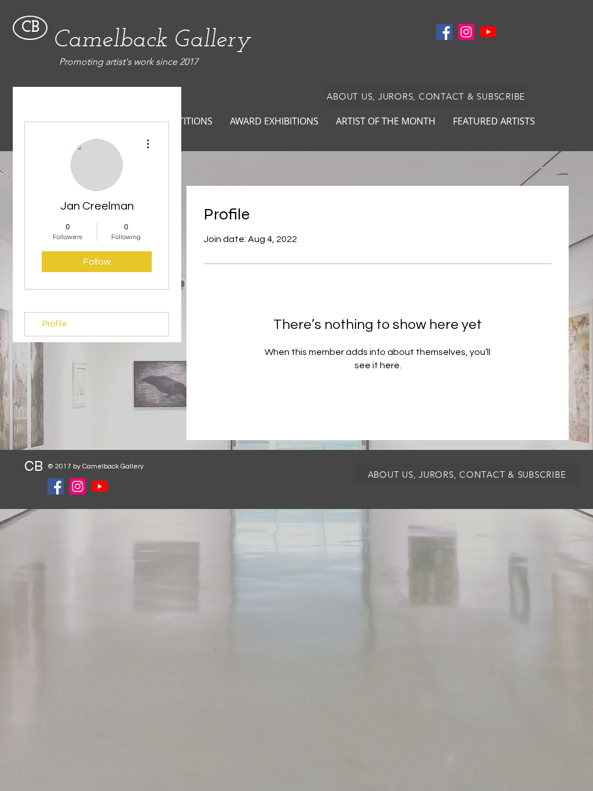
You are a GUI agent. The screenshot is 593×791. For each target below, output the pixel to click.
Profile (54, 324)
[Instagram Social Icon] (466, 32)
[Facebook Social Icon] (444, 32)
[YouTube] (488, 32)
